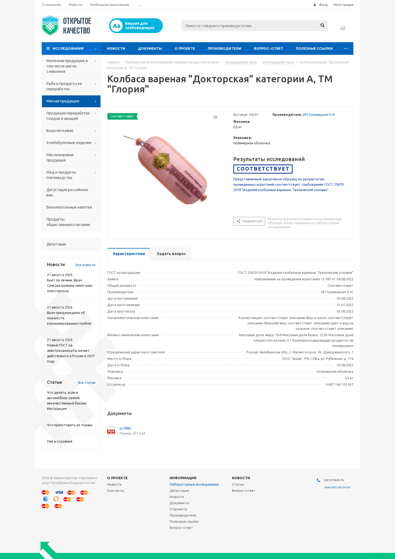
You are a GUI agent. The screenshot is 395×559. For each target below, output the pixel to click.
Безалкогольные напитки (69, 207)
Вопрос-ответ (268, 48)
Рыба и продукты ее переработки (64, 86)
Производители (224, 48)
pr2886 (125, 428)
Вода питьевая (59, 130)
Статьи (238, 484)
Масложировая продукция (59, 157)
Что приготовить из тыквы (69, 425)
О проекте (185, 48)
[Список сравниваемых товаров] (343, 29)
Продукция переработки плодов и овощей (68, 116)
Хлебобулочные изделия (68, 143)
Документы (150, 48)
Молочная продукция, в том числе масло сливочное (67, 66)
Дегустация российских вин (67, 192)
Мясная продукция (62, 101)
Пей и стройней (59, 441)
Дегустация (179, 490)
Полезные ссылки (314, 48)
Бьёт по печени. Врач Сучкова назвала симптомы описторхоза (69, 285)
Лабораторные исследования (194, 484)
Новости (116, 48)
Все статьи (86, 382)
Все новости (85, 265)
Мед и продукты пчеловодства (61, 175)
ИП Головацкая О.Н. (319, 114)
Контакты (115, 490)
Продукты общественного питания (68, 222)
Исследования (68, 48)
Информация (183, 478)
